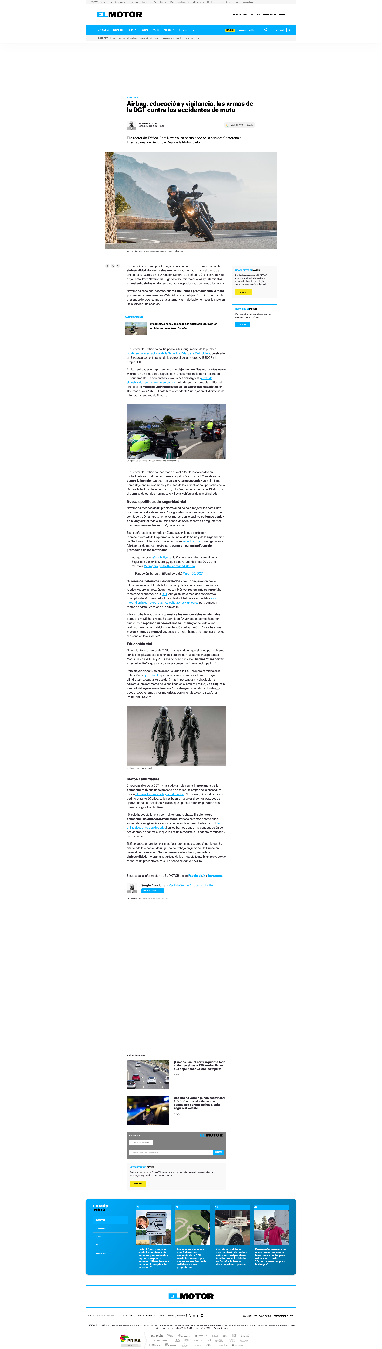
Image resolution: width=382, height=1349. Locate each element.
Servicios (230, 30)
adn (233, 1336)
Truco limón (133, 2)
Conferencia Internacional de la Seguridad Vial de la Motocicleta (168, 353)
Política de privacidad (105, 1316)
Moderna (170, 1345)
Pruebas (144, 30)
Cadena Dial (208, 1340)
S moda (209, 1345)
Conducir (132, 30)
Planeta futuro (230, 1340)
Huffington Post (161, 1340)
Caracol (244, 1336)
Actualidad (103, 30)
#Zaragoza (151, 566)
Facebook (195, 875)
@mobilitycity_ (162, 557)
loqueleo (223, 1345)
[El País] (236, 14)
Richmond (155, 1345)
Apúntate (138, 1184)
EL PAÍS (99, 1237)
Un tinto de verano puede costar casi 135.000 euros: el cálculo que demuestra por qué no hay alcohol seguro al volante (199, 1103)
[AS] (245, 14)
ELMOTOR (100, 1220)
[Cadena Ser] (282, 14)
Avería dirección (161, 2)
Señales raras (232, 2)
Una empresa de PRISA (130, 1338)
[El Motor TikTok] (198, 1316)
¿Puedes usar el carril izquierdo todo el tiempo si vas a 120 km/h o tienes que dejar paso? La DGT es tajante (199, 1065)
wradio (186, 1340)
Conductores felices (196, 2)
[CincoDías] (254, 14)
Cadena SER (213, 1336)
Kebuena (241, 1340)
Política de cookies (145, 1316)
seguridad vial (191, 541)
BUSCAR (243, 325)
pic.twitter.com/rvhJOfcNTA (177, 566)
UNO (177, 1340)
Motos (151, 898)
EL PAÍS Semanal (219, 1340)
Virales (156, 30)
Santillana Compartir (201, 1336)
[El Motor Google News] (202, 1315)
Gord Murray (120, 2)
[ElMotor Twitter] (190, 1315)
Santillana (185, 1336)
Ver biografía (149, 891)
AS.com (223, 1336)
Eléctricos (118, 30)
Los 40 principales (171, 1336)
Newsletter (188, 30)
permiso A (152, 675)
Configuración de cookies (126, 1316)
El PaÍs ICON (197, 1345)
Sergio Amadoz (150, 124)
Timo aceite (146, 2)
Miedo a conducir (177, 2)
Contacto (169, 1316)
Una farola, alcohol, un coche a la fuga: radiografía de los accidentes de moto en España (183, 326)
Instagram (215, 875)
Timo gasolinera (247, 2)
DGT (164, 594)
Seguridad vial (161, 898)
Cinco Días (197, 1340)
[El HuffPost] (270, 14)
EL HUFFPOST (101, 1228)
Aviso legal (91, 1316)
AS (97, 1245)
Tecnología (169, 30)
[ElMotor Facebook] (186, 1315)
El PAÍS (157, 1336)
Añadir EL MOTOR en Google (242, 125)
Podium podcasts (184, 1345)
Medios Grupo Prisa (130, 1345)
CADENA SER (101, 1253)
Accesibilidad (159, 1316)
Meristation (237, 1345)
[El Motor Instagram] (194, 1316)
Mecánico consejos (215, 2)
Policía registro (106, 2)
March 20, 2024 (193, 573)
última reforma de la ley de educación (159, 794)
